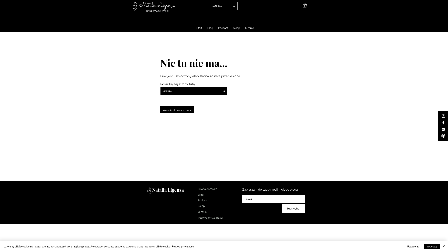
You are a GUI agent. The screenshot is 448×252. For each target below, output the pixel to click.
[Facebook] (443, 123)
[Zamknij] (444, 246)
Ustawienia (413, 246)
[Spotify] (443, 129)
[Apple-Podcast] (443, 136)
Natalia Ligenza (157, 5)
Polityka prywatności (183, 246)
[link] (305, 5)
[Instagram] (443, 116)
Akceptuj (432, 246)
